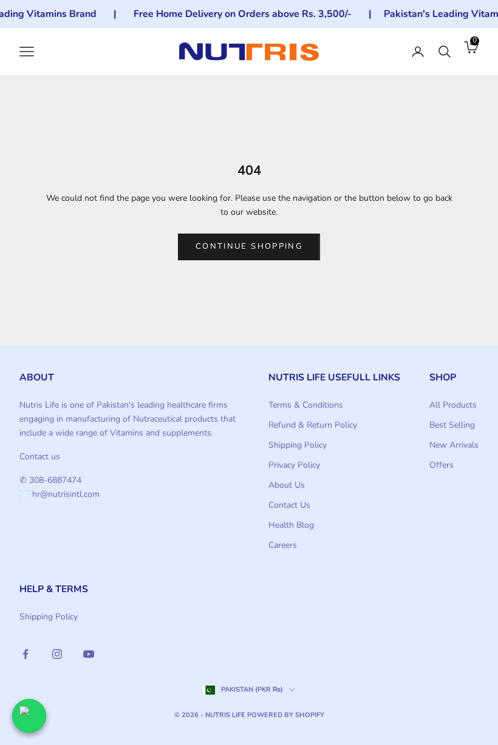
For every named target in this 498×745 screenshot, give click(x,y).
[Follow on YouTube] (89, 654)
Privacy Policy (294, 465)
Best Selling (452, 425)
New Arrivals (454, 445)
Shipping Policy (297, 445)
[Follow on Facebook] (25, 654)
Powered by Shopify (285, 715)
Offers (441, 465)
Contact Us (289, 505)
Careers (282, 545)
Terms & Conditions (305, 405)
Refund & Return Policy (312, 425)
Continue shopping (249, 246)
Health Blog (291, 525)
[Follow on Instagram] (57, 654)
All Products (453, 405)
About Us (286, 485)
